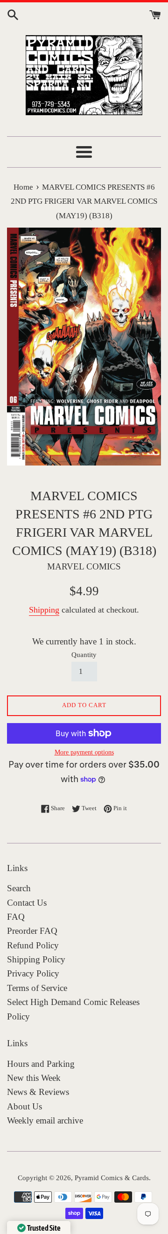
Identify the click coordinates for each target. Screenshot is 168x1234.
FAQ (16, 917)
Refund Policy (33, 945)
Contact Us (27, 903)
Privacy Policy (33, 973)
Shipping (44, 609)
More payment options (84, 752)
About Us (24, 1106)
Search (19, 888)
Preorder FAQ (32, 931)
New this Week (34, 1078)
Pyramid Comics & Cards (112, 1178)
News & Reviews (38, 1092)
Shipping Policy (36, 959)
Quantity (84, 654)
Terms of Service (37, 988)
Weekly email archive (45, 1120)
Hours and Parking (41, 1064)
